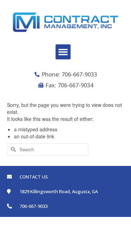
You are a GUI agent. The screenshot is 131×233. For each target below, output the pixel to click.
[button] (63, 52)
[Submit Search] (12, 149)
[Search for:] (47, 149)
